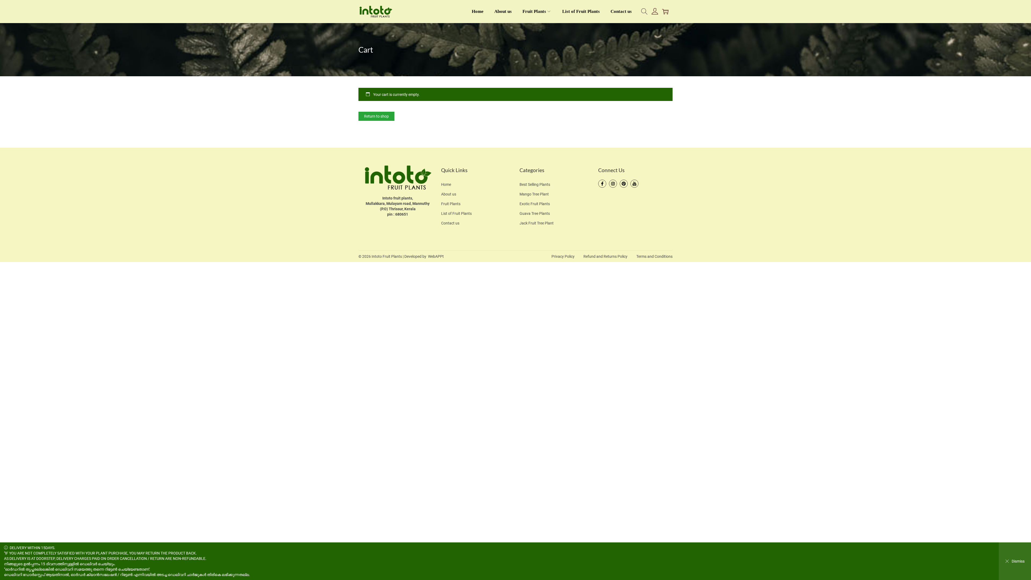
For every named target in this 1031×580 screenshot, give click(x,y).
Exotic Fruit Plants (535, 204)
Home (446, 184)
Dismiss (1018, 561)
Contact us (450, 223)
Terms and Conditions (654, 256)
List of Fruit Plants (456, 213)
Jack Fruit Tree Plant (537, 223)
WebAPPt (436, 256)
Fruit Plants (450, 204)
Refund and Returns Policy (605, 256)
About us (448, 194)
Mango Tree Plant (534, 194)
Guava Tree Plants (535, 213)
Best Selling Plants (535, 184)
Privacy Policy (563, 256)
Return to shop (376, 116)
